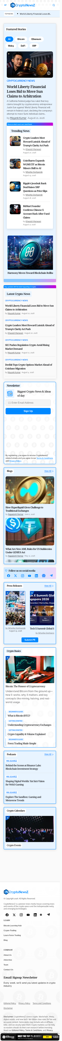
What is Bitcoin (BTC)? (19, 715)
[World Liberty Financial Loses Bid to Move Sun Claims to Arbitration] (30, 64)
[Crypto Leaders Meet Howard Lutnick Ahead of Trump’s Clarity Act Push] (15, 141)
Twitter (15, 575)
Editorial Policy (10, 1003)
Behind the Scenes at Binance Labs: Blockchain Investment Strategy (23, 767)
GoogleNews (44, 575)
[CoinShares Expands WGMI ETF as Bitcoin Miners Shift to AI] (15, 164)
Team (6, 965)
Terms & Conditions (44, 458)
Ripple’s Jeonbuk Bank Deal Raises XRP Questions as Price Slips (35, 187)
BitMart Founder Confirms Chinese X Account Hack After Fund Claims (36, 211)
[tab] (9, 39)
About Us (8, 955)
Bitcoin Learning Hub (13, 926)
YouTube (29, 575)
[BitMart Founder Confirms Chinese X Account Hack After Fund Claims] (15, 209)
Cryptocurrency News (21, 81)
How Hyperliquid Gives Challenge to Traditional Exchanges (24, 509)
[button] (5, 5)
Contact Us (8, 970)
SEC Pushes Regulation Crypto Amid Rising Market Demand (27, 346)
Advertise (8, 960)
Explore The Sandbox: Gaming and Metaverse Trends (23, 798)
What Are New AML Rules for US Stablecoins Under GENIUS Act (29, 550)
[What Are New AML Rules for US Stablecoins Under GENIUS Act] (30, 531)
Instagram (22, 575)
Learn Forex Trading (12, 935)
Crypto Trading (10, 930)
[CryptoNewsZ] (22, 5)
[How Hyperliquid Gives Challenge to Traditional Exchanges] (30, 490)
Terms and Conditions (42, 1003)
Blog (6, 940)
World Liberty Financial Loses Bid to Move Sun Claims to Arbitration (26, 91)
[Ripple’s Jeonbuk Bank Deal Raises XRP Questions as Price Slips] (15, 187)
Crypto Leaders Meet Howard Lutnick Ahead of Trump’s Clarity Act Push (36, 141)
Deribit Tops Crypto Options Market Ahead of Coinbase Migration (28, 366)
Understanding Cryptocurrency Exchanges (29, 725)
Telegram (51, 575)
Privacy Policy (15, 461)
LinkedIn (36, 575)
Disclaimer (8, 1008)
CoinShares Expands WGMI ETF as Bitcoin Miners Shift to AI (34, 164)
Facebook (8, 575)
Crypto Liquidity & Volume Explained (26, 734)
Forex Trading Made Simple (22, 743)
